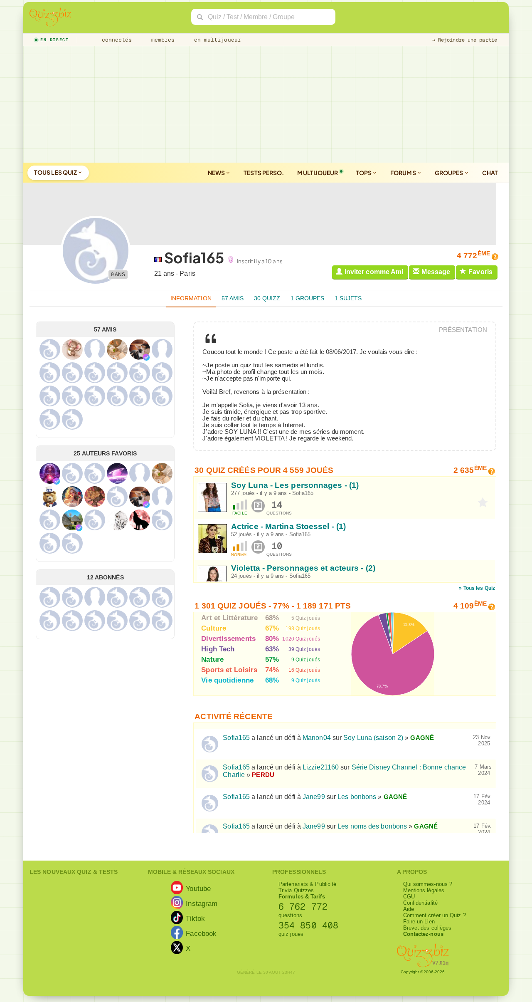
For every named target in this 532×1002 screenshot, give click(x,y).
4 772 (473, 255)
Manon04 (317, 737)
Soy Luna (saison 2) (373, 737)
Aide (408, 909)
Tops (364, 172)
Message (435, 271)
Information (191, 298)
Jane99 (314, 796)
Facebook (201, 933)
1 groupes (308, 298)
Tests (264, 172)
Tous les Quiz (56, 172)
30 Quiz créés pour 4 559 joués (264, 470)
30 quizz (267, 298)
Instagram (201, 903)
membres (161, 39)
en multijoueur (215, 39)
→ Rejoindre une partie (464, 40)
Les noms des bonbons (372, 826)
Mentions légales (424, 890)
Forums (403, 172)
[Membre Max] (146, 357)
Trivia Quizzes (296, 890)
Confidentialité (420, 903)
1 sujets (348, 298)
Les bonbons (356, 796)
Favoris (480, 271)
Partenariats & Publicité (307, 884)
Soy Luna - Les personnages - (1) (295, 485)
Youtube (198, 888)
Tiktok (195, 918)
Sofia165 (303, 493)
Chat (490, 172)
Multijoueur (317, 172)
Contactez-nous (423, 934)
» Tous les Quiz (477, 588)
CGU (409, 896)
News (217, 172)
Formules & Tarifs (301, 896)
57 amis (233, 298)
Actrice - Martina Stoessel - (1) (288, 526)
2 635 (470, 470)
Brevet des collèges (427, 928)
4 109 (470, 605)
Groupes (449, 172)
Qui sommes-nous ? (428, 884)
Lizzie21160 (321, 767)
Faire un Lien (419, 921)
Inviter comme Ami (374, 271)
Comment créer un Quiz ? (434, 915)
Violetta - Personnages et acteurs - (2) (303, 568)
